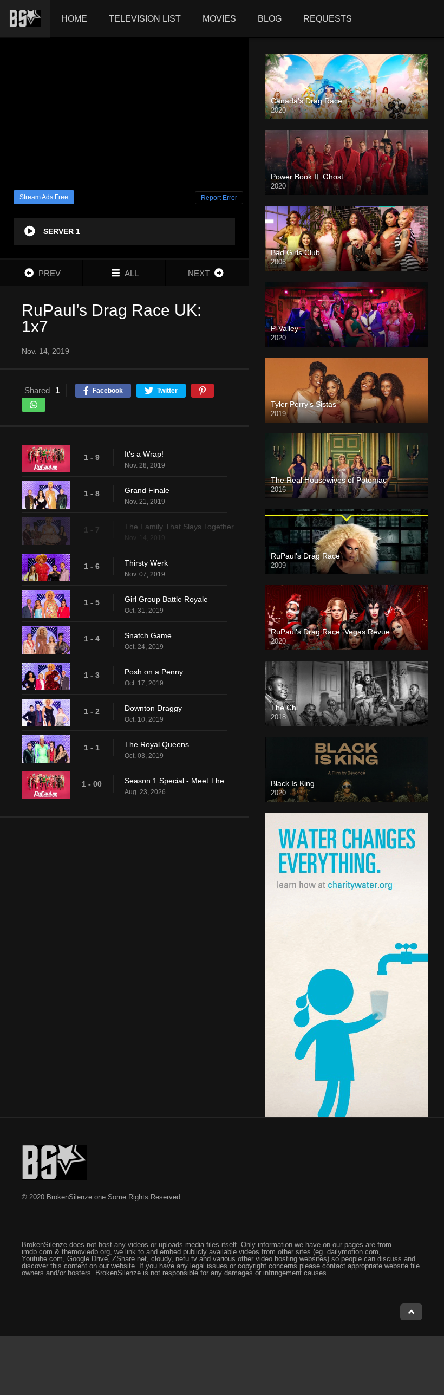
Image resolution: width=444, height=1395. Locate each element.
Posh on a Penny (154, 671)
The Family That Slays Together (179, 526)
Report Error (219, 198)
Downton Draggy (153, 708)
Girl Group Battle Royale (166, 599)
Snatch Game (148, 635)
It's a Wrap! (144, 454)
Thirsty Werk (146, 563)
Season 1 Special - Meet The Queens (181, 780)
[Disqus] (124, 967)
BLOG (270, 18)
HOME (74, 18)
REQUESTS (327, 18)
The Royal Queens (157, 744)
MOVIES (219, 18)
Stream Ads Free (43, 197)
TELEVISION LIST (145, 18)
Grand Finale (147, 490)
